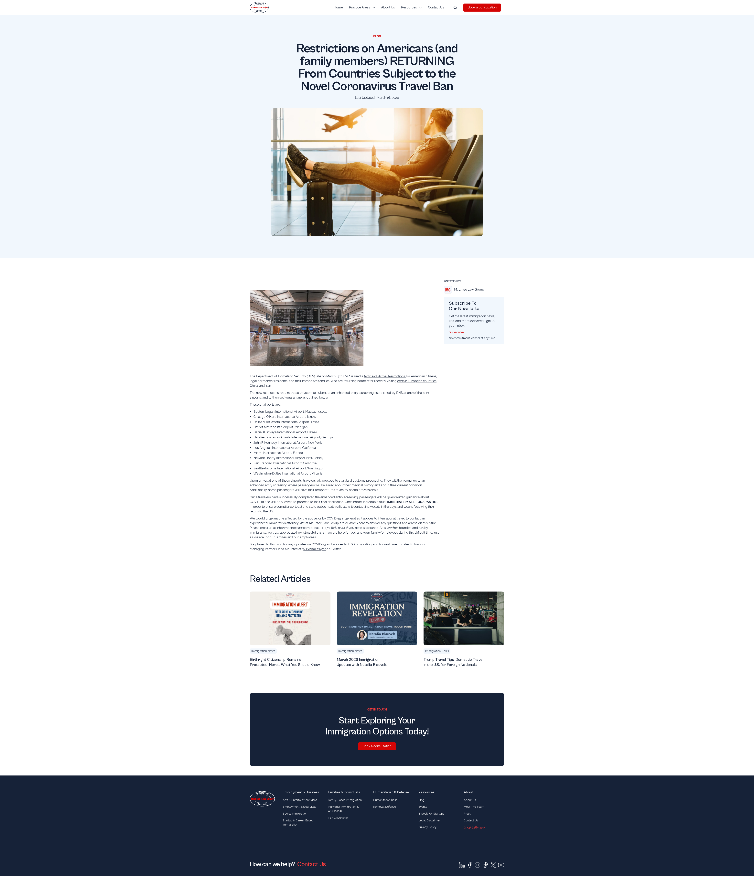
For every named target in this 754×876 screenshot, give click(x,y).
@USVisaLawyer (314, 549)
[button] (362, 7)
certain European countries (416, 381)
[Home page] (262, 799)
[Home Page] (259, 7)
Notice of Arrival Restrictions (385, 376)
